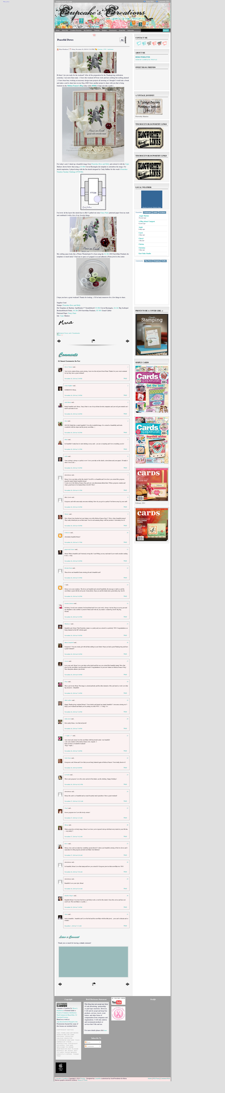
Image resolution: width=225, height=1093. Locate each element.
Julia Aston (68, 719)
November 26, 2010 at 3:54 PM (73, 468)
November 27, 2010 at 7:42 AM (73, 836)
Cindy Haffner (69, 385)
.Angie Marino (144, 215)
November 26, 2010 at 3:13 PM (73, 449)
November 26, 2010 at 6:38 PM (73, 654)
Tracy (66, 681)
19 (127, 700)
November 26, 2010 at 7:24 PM (73, 712)
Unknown (67, 532)
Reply (125, 378)
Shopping (157, 261)
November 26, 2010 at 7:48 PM (73, 751)
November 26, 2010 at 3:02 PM (73, 432)
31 (122, 40)
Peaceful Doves (65, 40)
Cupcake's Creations (61, 1078)
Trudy (66, 808)
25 (127, 808)
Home (58, 30)
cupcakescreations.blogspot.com (67, 1022)
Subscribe (130, 30)
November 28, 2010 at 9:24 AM (73, 889)
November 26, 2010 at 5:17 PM (73, 542)
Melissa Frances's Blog (75, 85)
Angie (141, 227)
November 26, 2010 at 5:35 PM (73, 578)
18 (127, 681)
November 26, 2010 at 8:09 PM (73, 768)
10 (127, 532)
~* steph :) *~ (68, 735)
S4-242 (116, 308)
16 (127, 642)
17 (127, 661)
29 (127, 879)
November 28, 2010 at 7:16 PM (73, 907)
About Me (65, 30)
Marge (66, 825)
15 (127, 624)
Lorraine (67, 775)
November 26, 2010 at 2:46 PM (73, 414)
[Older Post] (127, 342)
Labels (155, 212)
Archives (162, 212)
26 (127, 825)
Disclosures (113, 30)
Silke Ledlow (68, 700)
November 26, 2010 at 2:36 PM (73, 378)
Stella (66, 456)
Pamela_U (67, 624)
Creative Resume (75, 30)
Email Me (122, 30)
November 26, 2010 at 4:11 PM (73, 490)
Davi (66, 421)
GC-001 (98, 310)
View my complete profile (146, 59)
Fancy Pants (105, 213)
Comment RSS (165, 1078)
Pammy (67, 514)
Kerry (66, 843)
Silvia (66, 914)
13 (127, 585)
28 (127, 862)
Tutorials (97, 30)
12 (127, 568)
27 (127, 843)
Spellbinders (110, 49)
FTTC (105, 49)
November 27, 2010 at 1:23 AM (73, 818)
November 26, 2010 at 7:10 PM (73, 693)
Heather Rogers (69, 895)
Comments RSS (163, 1)
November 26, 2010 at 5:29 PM (73, 561)
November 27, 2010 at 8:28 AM (73, 855)
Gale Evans (68, 758)
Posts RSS (150, 1)
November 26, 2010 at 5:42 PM (73, 596)
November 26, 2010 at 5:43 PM (73, 617)
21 (127, 735)
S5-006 (82, 167)
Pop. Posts (148, 261)
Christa (141, 244)
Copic (127, 164)
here (105, 1030)
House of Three (82, 1080)
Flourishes (100, 49)
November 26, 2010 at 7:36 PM (73, 728)
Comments (139, 261)
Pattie (66, 439)
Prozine (82, 1078)
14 (127, 603)
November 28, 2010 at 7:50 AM (73, 872)
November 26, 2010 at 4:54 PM (73, 507)
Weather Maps (157, 207)
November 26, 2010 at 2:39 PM (73, 395)
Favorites (139, 212)
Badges (104, 30)
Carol (141, 233)
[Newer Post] (59, 342)
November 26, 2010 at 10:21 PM (74, 784)
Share (59, 335)
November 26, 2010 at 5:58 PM (73, 635)
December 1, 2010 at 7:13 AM (73, 926)
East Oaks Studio (145, 253)
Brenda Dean (68, 568)
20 (127, 719)
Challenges (147, 212)
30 (127, 895)
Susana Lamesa (69, 603)
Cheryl (141, 238)
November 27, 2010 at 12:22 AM (74, 801)
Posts (88, 1042)
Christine (142, 248)
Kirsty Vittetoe (68, 367)
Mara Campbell (69, 642)
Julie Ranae (68, 402)
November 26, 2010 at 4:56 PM (73, 526)
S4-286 (106, 254)
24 (127, 791)
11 (127, 549)
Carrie (66, 661)
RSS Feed (156, 1078)
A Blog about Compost (147, 221)
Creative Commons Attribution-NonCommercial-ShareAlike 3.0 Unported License (67, 1015)
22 (127, 758)
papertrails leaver (70, 549)
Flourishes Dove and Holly (100, 164)
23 (127, 775)
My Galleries (88, 30)
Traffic (164, 261)
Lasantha (98, 1078)
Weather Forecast (147, 207)
